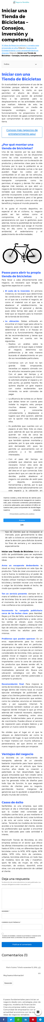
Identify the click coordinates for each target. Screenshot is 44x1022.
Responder (8, 983)
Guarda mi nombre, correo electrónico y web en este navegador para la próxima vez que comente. (21, 936)
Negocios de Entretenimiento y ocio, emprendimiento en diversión (20, 50)
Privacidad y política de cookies (22, 514)
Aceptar (22, 520)
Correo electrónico (11, 922)
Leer (22, 525)
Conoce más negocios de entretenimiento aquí (22, 132)
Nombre (6, 911)
